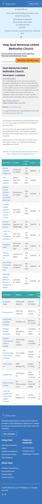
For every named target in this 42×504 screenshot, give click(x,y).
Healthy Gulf (7, 375)
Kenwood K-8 (8, 312)
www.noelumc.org (15, 107)
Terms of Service (8, 477)
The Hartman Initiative (6, 180)
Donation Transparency (10, 468)
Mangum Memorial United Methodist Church (24, 151)
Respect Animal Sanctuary (6, 331)
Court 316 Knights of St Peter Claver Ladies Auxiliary (7, 396)
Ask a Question (9, 434)
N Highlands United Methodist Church (23, 154)
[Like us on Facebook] (5, 494)
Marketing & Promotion (31, 454)
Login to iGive (34, 3)
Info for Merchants (8, 471)
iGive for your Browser (10, 451)
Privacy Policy (7, 474)
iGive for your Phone (9, 454)
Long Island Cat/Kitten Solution (7, 321)
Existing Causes (28, 451)
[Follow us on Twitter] (2, 494)
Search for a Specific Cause (28, 60)
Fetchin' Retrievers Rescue (6, 224)
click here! (20, 113)
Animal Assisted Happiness (7, 170)
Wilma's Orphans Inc (6, 255)
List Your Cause (28, 448)
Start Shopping (7, 457)
